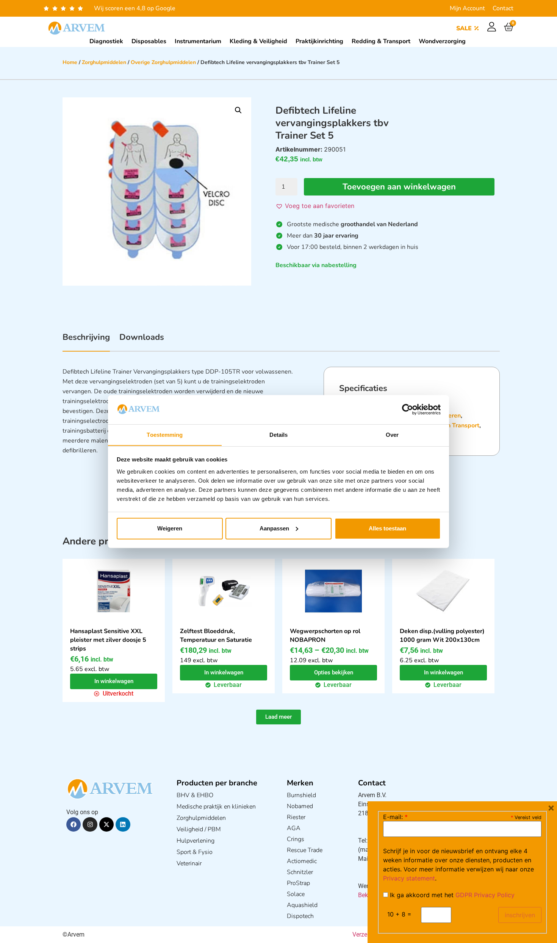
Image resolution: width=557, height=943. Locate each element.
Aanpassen (274, 528)
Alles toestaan (387, 528)
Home (70, 62)
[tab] (86, 341)
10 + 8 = (399, 914)
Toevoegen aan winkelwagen (399, 186)
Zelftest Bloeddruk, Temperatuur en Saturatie (216, 635)
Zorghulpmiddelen (104, 62)
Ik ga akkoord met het (451, 895)
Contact (503, 8)
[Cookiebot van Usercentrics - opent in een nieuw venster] (407, 409)
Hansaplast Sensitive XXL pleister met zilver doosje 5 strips (108, 640)
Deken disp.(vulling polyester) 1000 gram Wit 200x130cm (442, 635)
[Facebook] (73, 824)
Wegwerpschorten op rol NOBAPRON (325, 635)
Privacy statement (409, 878)
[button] (238, 110)
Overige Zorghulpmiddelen (163, 62)
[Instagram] (90, 824)
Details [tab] (278, 434)
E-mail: (395, 817)
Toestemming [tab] (165, 434)
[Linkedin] (123, 824)
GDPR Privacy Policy (485, 895)
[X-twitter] (106, 824)
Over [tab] (392, 434)
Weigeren (169, 528)
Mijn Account (467, 8)
